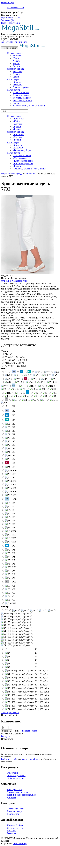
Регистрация (14, 23)
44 (36, 656)
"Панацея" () (16, 360)
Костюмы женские (22, 98)
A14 (14, 484)
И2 (13, 506)
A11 (14, 474)
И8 (13, 527)
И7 (13, 524)
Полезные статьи (15, 7)
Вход (3, 23)
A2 (13, 441)
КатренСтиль (13, 90)
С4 (13, 596)
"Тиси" (8, 354)
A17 (14, 495)
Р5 (13, 560)
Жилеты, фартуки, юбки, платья (29, 105)
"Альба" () (14, 357)
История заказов (15, 828)
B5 (13, 424)
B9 (13, 434)
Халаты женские (21, 92)
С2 (13, 589)
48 (36, 663)
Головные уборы (21, 87)
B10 (14, 603)
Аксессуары (13, 79)
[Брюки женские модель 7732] (27, 273)
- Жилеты (17, 145)
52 (41, 670)
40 (36, 649)
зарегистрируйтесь (30, 759)
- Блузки (17, 129)
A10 (14, 470)
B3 (13, 415)
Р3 (13, 553)
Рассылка (11, 833)
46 (36, 660)
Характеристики (20, 281)
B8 (13, 431)
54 (41, 674)
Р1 (13, 546)
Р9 (13, 578)
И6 (13, 520)
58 (41, 681)
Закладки (11, 830)
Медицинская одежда (12, 173)
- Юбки (16, 121)
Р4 (13, 556)
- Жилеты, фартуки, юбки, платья (29, 168)
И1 (13, 503)
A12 (14, 477)
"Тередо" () (15, 363)
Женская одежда (15, 53)
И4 (13, 513)
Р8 (13, 574)
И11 (14, 534)
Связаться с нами (15, 808)
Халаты (16, 61)
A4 (13, 448)
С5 (13, 600)
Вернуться (6, 736)
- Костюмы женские (23, 161)
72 (42, 705)
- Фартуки (18, 147)
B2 (13, 411)
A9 (13, 467)
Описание (6, 281)
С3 (13, 593)
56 (41, 677)
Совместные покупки (18, 792)
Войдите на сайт (9, 759)
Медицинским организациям (21, 795)
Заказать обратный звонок (14, 42)
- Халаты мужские (22, 158)
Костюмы (17, 55)
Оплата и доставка (16, 775)
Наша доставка (14, 789)
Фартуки (17, 84)
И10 (14, 531)
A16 (14, 491)
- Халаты (17, 124)
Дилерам (11, 797)
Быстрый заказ (29, 730)
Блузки (16, 66)
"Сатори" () (15, 366)
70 (42, 702)
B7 (13, 427)
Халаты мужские (21, 95)
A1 (13, 438)
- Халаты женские (22, 155)
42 (36, 653)
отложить (6, 733)
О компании (13, 773)
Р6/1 (14, 567)
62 (42, 688)
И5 (13, 517)
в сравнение (17, 733)
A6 (13, 455)
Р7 (13, 571)
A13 (14, 481)
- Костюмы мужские (23, 163)
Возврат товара (14, 811)
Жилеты (17, 82)
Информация (7, 2)
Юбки (16, 58)
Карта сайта (13, 814)
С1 (13, 586)
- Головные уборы (22, 150)
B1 (13, 406)
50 (36, 667)
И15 (14, 541)
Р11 (14, 582)
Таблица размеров (10, 712)
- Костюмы (18, 118)
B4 (13, 420)
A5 (13, 452)
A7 (13, 459)
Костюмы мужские (22, 100)
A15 (14, 488)
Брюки (16, 63)
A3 (13, 445)
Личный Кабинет (15, 825)
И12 (14, 538)
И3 (13, 510)
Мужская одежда (15, 69)
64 (42, 691)
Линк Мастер (20, 843)
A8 (13, 463)
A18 (14, 499)
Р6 (13, 563)
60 (41, 684)
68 (42, 698)
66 (42, 695)
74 (42, 709)
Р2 (13, 549)
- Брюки (17, 126)
